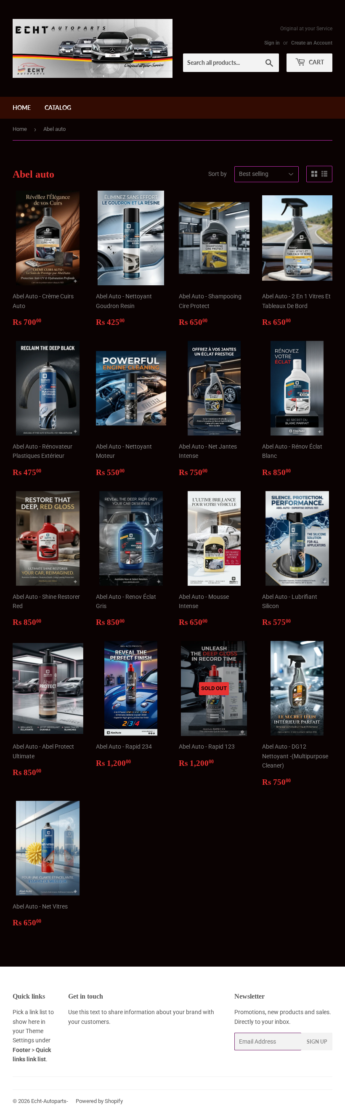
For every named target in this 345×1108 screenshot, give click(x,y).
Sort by (217, 173)
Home (22, 107)
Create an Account (311, 43)
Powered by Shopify (99, 1101)
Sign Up (317, 1042)
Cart (316, 62)
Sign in (272, 43)
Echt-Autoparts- (49, 1101)
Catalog (58, 107)
